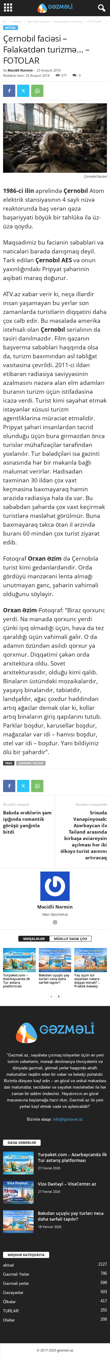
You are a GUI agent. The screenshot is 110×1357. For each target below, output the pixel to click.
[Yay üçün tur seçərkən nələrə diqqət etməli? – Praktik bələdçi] (90, 960)
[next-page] (59, 996)
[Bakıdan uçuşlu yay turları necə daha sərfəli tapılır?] (55, 960)
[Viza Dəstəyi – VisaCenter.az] (18, 1192)
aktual (16, 21)
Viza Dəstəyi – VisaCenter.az (67, 1184)
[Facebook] (9, 91)
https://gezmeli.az (55, 914)
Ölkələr (9, 1302)
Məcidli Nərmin (20, 70)
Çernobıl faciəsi (30, 763)
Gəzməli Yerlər (16, 1274)
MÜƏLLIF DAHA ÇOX (70, 938)
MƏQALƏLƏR (34, 938)
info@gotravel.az (68, 1119)
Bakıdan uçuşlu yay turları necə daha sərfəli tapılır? (54, 979)
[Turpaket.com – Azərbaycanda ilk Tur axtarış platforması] (19, 960)
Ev (4, 21)
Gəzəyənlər (13, 1292)
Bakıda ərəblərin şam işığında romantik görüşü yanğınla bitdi (27, 822)
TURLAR (11, 1311)
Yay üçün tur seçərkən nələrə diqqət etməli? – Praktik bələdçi (87, 980)
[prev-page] (51, 996)
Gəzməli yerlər (16, 1283)
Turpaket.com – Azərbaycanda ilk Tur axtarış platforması (16, 980)
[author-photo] (55, 886)
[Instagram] (55, 923)
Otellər (9, 1320)
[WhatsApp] (37, 91)
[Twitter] (23, 91)
